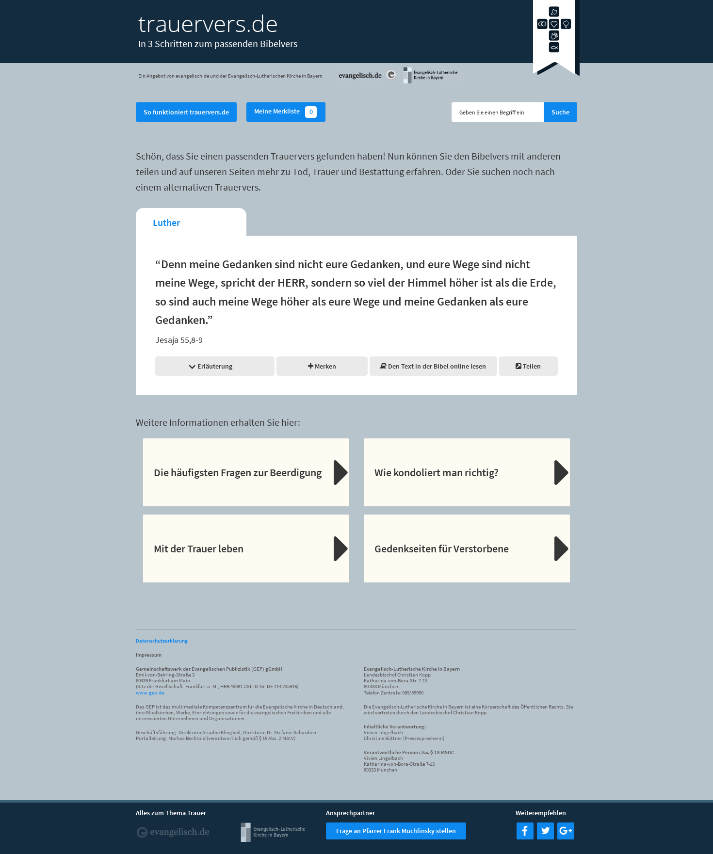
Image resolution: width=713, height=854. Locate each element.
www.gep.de (150, 692)
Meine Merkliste (283, 111)
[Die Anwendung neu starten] (556, 73)
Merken (324, 366)
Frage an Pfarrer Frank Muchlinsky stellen (396, 830)
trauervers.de (208, 23)
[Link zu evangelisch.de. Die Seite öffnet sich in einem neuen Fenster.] (368, 82)
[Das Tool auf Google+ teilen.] (565, 836)
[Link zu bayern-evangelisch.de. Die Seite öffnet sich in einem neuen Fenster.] (432, 82)
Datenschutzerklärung (162, 640)
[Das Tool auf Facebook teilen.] (525, 836)
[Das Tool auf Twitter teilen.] (545, 836)
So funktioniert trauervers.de (186, 112)
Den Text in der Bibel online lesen (436, 366)
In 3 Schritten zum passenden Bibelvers (217, 43)
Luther (166, 222)
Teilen (531, 366)
